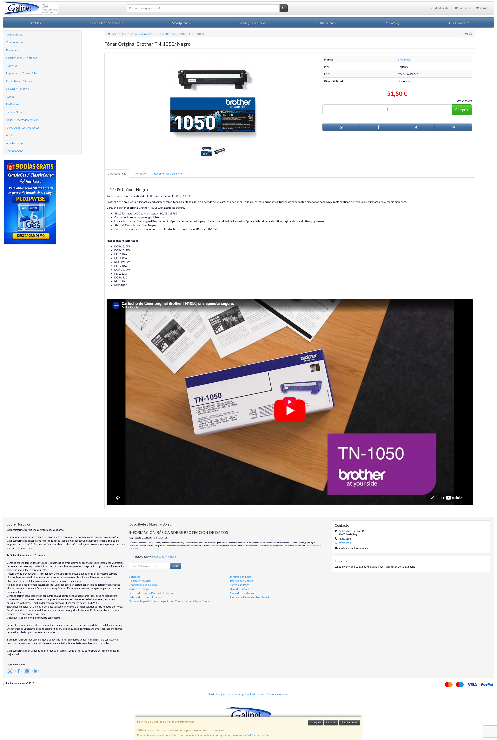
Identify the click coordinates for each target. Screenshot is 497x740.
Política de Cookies (257, 735)
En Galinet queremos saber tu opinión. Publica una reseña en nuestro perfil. (248, 694)
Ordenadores (14, 34)
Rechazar (331, 722)
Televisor (11, 65)
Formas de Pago (239, 584)
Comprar (462, 109)
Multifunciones (325, 23)
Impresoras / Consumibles (22, 73)
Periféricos (12, 104)
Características (117, 173)
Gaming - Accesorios (252, 23)
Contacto (464, 8)
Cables (10, 96)
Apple (9, 135)
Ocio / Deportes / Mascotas (23, 127)
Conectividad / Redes (19, 81)
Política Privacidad (140, 580)
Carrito (484, 8)
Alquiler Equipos (16, 143)
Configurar (315, 722)
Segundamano (14, 150)
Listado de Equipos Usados (145, 597)
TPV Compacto (458, 23)
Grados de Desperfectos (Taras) (249, 597)
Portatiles (34, 23)
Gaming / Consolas (17, 88)
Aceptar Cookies (349, 722)
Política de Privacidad (164, 556)
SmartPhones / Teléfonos (21, 57)
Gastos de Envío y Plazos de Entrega (151, 593)
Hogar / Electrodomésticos (22, 119)
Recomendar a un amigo (168, 173)
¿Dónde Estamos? (241, 588)
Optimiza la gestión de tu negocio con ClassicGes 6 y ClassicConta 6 (170, 601)
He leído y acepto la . (154, 556)
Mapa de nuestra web (243, 593)
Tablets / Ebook (15, 112)
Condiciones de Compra (143, 584)
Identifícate (441, 8)
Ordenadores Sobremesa (106, 23)
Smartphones (181, 23)
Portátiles (12, 50)
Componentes (14, 42)
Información (140, 173)
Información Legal (241, 576)
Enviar (175, 565)
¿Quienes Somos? (139, 588)
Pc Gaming (392, 23)
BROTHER (404, 59)
